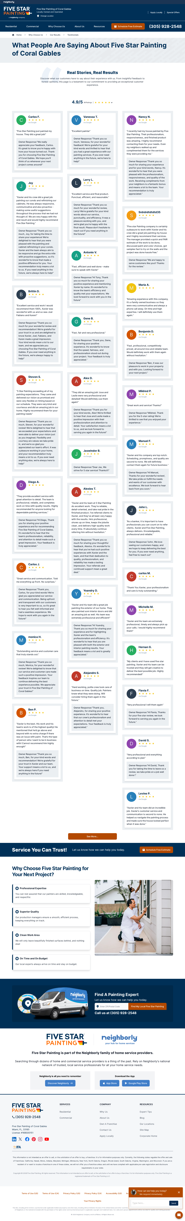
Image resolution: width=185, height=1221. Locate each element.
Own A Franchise (108, 1124)
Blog (142, 1117)
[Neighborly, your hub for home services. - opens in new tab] (119, 1039)
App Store (111, 1083)
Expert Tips (146, 1111)
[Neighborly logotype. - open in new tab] (8, 2)
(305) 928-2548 (123, 1013)
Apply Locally (107, 1136)
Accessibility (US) (114, 1193)
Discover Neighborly (58, 1083)
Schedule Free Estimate (158, 849)
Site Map (144, 1130)
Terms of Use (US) (30, 1193)
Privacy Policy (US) (71, 1193)
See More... (92, 836)
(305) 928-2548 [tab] (165, 26)
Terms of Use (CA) (50, 1193)
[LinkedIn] (14, 1139)
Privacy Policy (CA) (93, 1193)
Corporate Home (148, 1136)
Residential (65, 1111)
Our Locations (147, 1124)
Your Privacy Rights (92, 1201)
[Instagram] (40, 1139)
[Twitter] (21, 1139)
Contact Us (105, 1130)
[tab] (11, 26)
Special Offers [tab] (173, 12)
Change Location (46, 16)
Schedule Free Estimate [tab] (130, 26)
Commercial (66, 1117)
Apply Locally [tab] (156, 12)
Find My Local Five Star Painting (147, 1006)
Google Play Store (138, 1083)
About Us (104, 1117)
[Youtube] (47, 1139)
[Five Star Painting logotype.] (17, 12)
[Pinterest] (34, 1139)
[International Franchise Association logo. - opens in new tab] (17, 1147)
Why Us (104, 1111)
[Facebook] (27, 1139)
